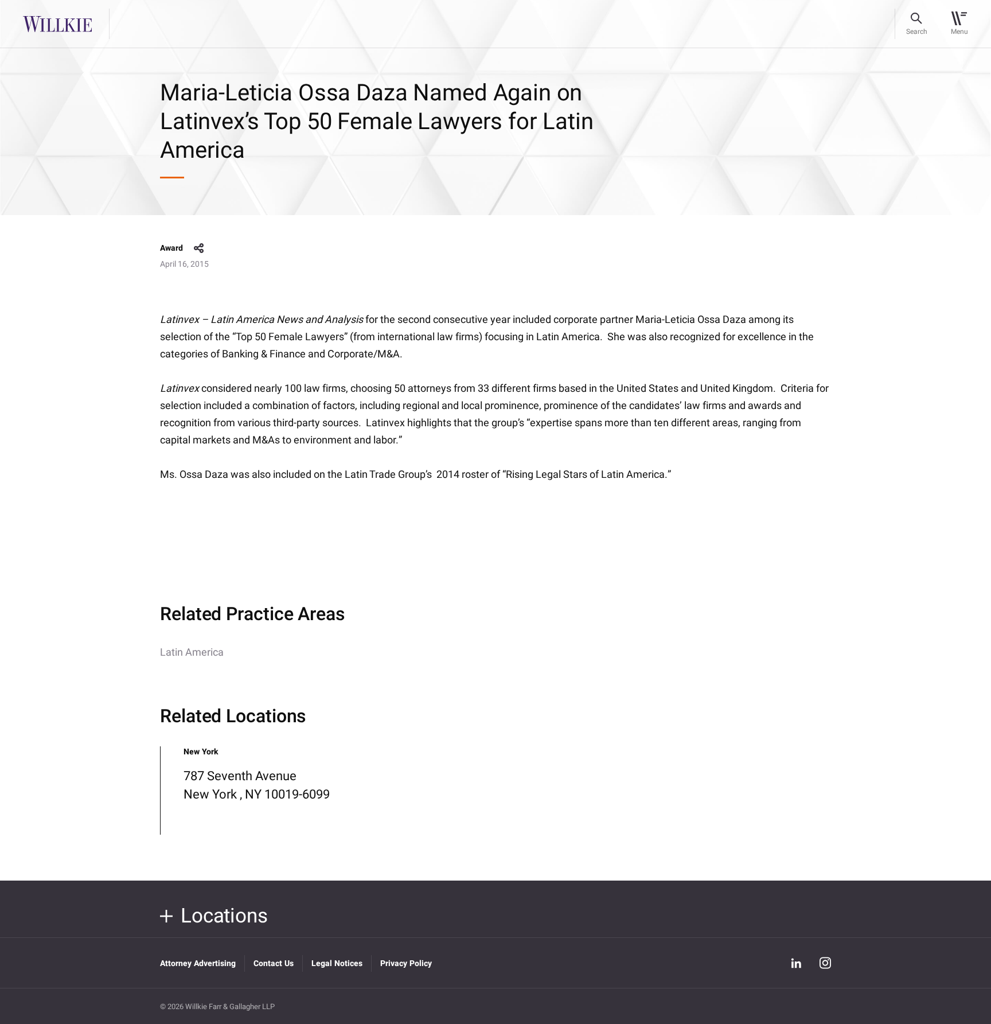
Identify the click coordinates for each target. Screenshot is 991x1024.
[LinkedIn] (796, 963)
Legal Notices (336, 963)
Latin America (192, 652)
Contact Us (273, 963)
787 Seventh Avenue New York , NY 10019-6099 (257, 785)
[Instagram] (825, 963)
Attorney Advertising (198, 963)
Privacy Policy (406, 963)
